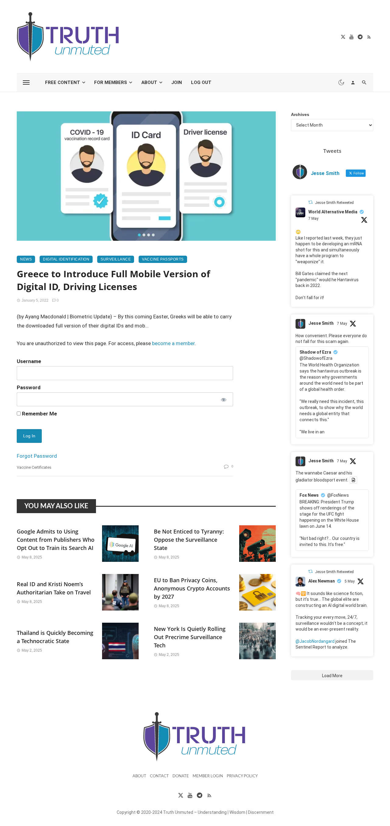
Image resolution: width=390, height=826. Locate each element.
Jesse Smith (321, 323)
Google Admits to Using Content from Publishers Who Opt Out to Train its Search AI (55, 539)
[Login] (352, 82)
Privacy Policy (242, 776)
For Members (110, 82)
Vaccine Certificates (34, 467)
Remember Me (39, 414)
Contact (159, 776)
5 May (350, 581)
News (26, 259)
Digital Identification (66, 259)
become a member (173, 343)
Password (29, 387)
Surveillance (116, 259)
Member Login (208, 776)
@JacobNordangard (315, 641)
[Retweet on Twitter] (310, 202)
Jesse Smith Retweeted (334, 203)
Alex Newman (321, 581)
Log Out (201, 82)
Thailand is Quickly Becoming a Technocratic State (55, 637)
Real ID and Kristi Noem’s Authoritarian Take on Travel (54, 588)
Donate (180, 776)
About (149, 82)
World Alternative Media (332, 211)
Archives (300, 114)
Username (29, 361)
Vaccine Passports (163, 259)
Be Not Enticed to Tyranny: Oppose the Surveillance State (189, 539)
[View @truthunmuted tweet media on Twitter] (353, 480)
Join (176, 82)
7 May (313, 218)
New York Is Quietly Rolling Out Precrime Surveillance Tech (189, 637)
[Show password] (223, 399)
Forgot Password (37, 456)
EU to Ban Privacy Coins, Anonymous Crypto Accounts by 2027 (192, 588)
